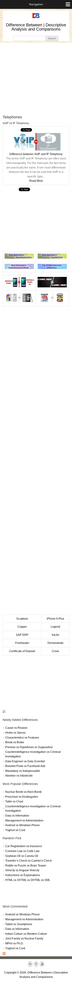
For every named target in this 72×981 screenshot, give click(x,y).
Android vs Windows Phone (22, 825)
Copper (22, 626)
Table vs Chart (14, 801)
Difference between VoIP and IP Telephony (36, 154)
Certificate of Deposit (22, 651)
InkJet (55, 634)
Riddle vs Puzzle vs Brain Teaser (25, 865)
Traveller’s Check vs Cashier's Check (28, 860)
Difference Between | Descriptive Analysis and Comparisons (36, 27)
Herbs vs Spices (15, 732)
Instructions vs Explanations (22, 875)
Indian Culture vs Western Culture (26, 933)
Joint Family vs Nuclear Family (24, 938)
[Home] (36, 18)
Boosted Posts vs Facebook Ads (25, 766)
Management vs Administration (24, 820)
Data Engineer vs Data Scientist (25, 761)
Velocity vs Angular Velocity (22, 870)
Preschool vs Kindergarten (21, 796)
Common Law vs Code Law (22, 851)
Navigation (36, 4)
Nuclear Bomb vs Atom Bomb (23, 791)
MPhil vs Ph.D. (14, 943)
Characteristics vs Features (22, 737)
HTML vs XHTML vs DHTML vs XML (27, 880)
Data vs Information (17, 815)
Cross (55, 651)
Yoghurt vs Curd (15, 830)
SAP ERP (22, 634)
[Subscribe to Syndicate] (4, 954)
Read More (36, 180)
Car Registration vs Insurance (23, 846)
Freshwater (22, 642)
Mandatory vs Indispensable (22, 770)
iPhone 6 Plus (55, 618)
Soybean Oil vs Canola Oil (21, 855)
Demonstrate (55, 642)
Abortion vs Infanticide (19, 775)
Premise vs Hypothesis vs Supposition (29, 747)
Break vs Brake (14, 742)
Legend (55, 626)
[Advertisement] (36, 79)
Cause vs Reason (16, 727)
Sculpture (22, 618)
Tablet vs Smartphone (18, 924)
